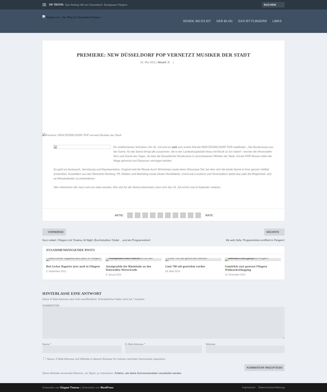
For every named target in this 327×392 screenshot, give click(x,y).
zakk (174, 147)
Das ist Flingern (252, 21)
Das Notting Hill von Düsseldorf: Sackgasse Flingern (96, 4)
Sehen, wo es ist (197, 21)
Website (210, 344)
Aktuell (162, 62)
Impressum (248, 387)
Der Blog (224, 21)
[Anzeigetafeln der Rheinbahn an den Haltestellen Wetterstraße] (134, 259)
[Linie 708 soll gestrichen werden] (193, 259)
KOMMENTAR (50, 305)
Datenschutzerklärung (271, 387)
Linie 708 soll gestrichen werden (185, 266)
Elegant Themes (69, 387)
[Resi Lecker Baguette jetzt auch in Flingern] (74, 259)
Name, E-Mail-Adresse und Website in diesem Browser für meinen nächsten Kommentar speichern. (106, 358)
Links (277, 21)
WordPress (106, 387)
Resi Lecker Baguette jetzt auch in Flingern (73, 266)
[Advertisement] (163, 104)
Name (46, 344)
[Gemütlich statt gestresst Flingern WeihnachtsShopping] (253, 259)
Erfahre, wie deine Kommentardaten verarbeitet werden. (148, 373)
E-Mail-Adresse (135, 344)
